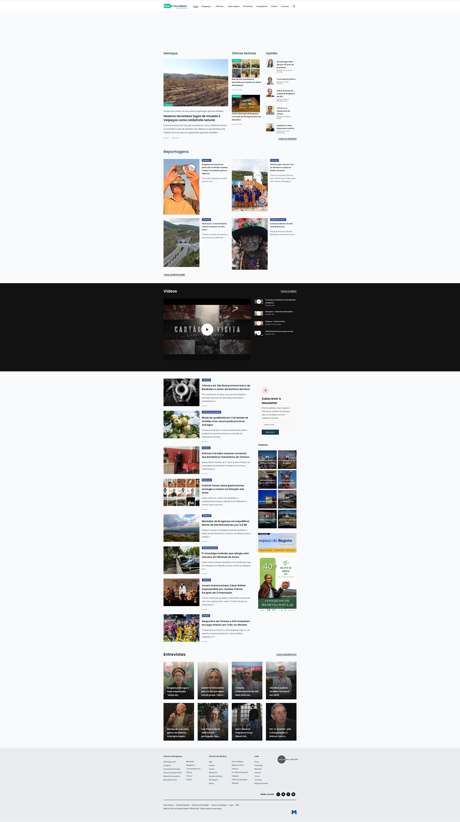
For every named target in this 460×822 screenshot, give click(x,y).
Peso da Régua (237, 762)
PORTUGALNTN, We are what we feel (279, 331)
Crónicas (285, 6)
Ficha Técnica (169, 805)
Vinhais (189, 780)
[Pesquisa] (294, 6)
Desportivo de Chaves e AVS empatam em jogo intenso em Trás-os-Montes (226, 623)
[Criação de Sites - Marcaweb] (294, 812)
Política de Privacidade (200, 805)
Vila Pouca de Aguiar (239, 780)
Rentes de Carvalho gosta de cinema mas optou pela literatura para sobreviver (178, 736)
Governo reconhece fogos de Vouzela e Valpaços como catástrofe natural (192, 118)
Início (195, 6)
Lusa (167, 138)
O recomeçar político (286, 79)
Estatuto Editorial (182, 805)
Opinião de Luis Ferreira (283, 82)
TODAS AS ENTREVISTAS (286, 654)
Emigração (259, 765)
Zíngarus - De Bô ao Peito (275, 322)
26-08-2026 (238, 124)
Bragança (206, 6)
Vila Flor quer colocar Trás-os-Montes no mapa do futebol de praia (282, 167)
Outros (257, 776)
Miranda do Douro (278, 219)
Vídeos (274, 6)
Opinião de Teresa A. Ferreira (285, 71)
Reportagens (234, 6)
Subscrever (270, 432)
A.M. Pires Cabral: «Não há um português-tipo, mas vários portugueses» (210, 736)
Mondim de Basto (215, 776)
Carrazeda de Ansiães (211, 412)
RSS (237, 805)
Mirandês (258, 769)
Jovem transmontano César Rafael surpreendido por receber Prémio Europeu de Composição (224, 589)
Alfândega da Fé (170, 762)
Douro (257, 762)
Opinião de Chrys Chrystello (283, 132)
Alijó (210, 762)
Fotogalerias (261, 6)
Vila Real (219, 6)
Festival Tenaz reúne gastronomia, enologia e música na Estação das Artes (223, 489)
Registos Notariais (261, 783)
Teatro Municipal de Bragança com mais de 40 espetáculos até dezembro (246, 117)
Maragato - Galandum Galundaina (279, 312)
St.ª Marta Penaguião (240, 772)
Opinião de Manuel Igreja (284, 117)
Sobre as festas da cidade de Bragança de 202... (286, 94)
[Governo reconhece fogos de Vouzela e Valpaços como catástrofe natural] (196, 82)
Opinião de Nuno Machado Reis (283, 100)
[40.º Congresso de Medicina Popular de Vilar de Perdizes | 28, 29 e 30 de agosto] (277, 584)
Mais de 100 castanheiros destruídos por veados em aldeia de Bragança (246, 82)
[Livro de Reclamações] (288, 759)
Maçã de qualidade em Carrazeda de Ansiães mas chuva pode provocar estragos (225, 421)
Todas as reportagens (174, 274)
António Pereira (276, 324)
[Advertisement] (230, 29)
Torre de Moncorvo (193, 769)
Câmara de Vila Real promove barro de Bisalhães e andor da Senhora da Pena (226, 387)
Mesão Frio (213, 773)
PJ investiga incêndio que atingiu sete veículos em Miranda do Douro (225, 555)
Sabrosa (235, 769)
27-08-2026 (238, 90)
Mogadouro (190, 765)
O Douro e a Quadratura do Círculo (283, 111)
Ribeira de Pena (238, 765)
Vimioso (206, 448)
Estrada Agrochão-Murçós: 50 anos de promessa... (285, 65)
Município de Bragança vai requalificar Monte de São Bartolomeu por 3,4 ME (225, 523)
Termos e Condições (219, 805)
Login (231, 805)
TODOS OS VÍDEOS (288, 291)
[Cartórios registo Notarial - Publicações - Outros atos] (277, 542)
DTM (273, 305)
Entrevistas (248, 6)
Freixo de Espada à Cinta (173, 773)
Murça (211, 783)
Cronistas (258, 780)
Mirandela (207, 480)
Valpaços (168, 105)
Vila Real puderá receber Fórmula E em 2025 (279, 691)
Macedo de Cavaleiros (172, 776)
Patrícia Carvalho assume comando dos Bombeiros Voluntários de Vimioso (225, 455)
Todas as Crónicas (287, 138)
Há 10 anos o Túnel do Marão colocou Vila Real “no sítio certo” (214, 226)
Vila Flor (274, 160)
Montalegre (213, 780)
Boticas (212, 765)
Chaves (206, 616)
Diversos (258, 773)
